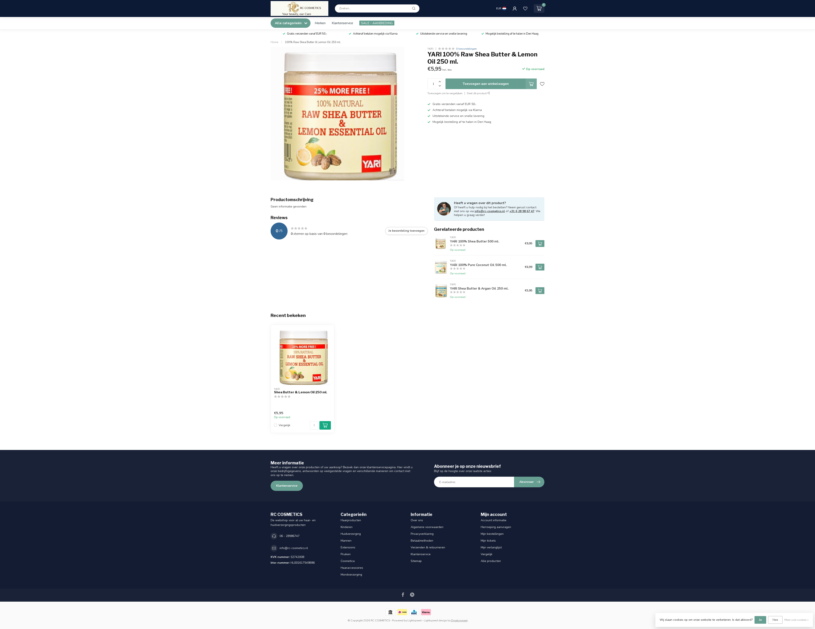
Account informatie (493, 520)
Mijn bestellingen (492, 534)
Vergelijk (284, 425)
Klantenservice (342, 23)
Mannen (346, 541)
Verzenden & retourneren (428, 547)
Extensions (348, 547)
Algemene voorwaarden (427, 527)
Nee (775, 620)
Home (274, 42)
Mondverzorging (351, 575)
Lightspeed (415, 620)
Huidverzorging (351, 534)
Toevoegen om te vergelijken (444, 93)
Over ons (417, 520)
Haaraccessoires (352, 568)
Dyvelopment (459, 620)
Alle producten (491, 561)
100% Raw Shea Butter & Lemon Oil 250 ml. (313, 42)
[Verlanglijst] (525, 8)
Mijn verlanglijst (491, 547)
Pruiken (346, 554)
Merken (320, 23)
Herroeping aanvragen (496, 527)
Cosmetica (348, 561)
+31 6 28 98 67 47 (521, 211)
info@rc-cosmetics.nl (490, 211)
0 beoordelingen (466, 48)
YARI (430, 49)
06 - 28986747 (289, 536)
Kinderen (347, 527)
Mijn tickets (488, 541)
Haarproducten (351, 520)
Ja (760, 620)
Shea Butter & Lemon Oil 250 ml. (300, 392)
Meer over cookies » (796, 620)
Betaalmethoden (422, 541)
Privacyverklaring (422, 534)
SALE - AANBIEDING (377, 23)
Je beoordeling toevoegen (406, 231)
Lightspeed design (435, 620)
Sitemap (416, 561)
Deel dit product (477, 93)
